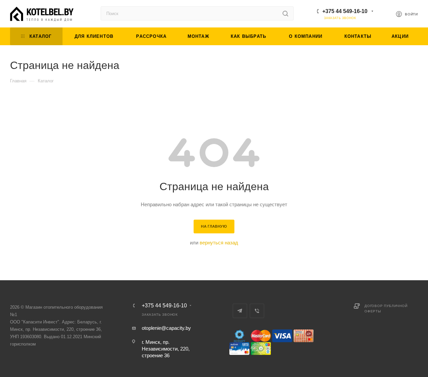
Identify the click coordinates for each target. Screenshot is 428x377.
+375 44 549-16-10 (344, 11)
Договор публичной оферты (386, 308)
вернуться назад (219, 242)
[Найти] (285, 13)
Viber (257, 311)
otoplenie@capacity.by (166, 328)
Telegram (240, 311)
